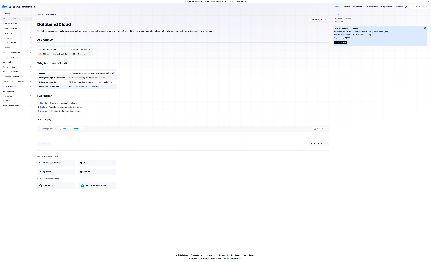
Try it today (341, 42)
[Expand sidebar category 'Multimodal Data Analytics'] (30, 77)
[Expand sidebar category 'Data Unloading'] (30, 67)
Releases (399, 6)
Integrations (386, 6)
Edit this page (46, 119)
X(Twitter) (240, 1)
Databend (102, 31)
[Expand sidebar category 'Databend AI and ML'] (30, 72)
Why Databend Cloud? (342, 18)
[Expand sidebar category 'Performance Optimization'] (30, 82)
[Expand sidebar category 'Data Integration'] (30, 28)
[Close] (428, 1)
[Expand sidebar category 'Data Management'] (30, 91)
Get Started (338, 21)
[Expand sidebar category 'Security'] (30, 48)
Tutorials (346, 6)
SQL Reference (371, 6)
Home (40, 14)
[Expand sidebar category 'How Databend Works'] (30, 106)
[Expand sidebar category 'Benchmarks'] (30, 96)
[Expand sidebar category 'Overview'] (30, 33)
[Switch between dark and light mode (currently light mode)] (406, 7)
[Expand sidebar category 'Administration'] (30, 43)
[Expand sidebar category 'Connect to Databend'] (30, 57)
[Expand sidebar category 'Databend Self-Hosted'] (30, 53)
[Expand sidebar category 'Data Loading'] (30, 62)
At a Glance (338, 15)
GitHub (218, 1)
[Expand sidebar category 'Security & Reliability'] (30, 86)
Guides (336, 6)
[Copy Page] (326, 19)
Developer (357, 6)
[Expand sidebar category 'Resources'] (30, 38)
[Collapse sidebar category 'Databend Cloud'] (30, 19)
